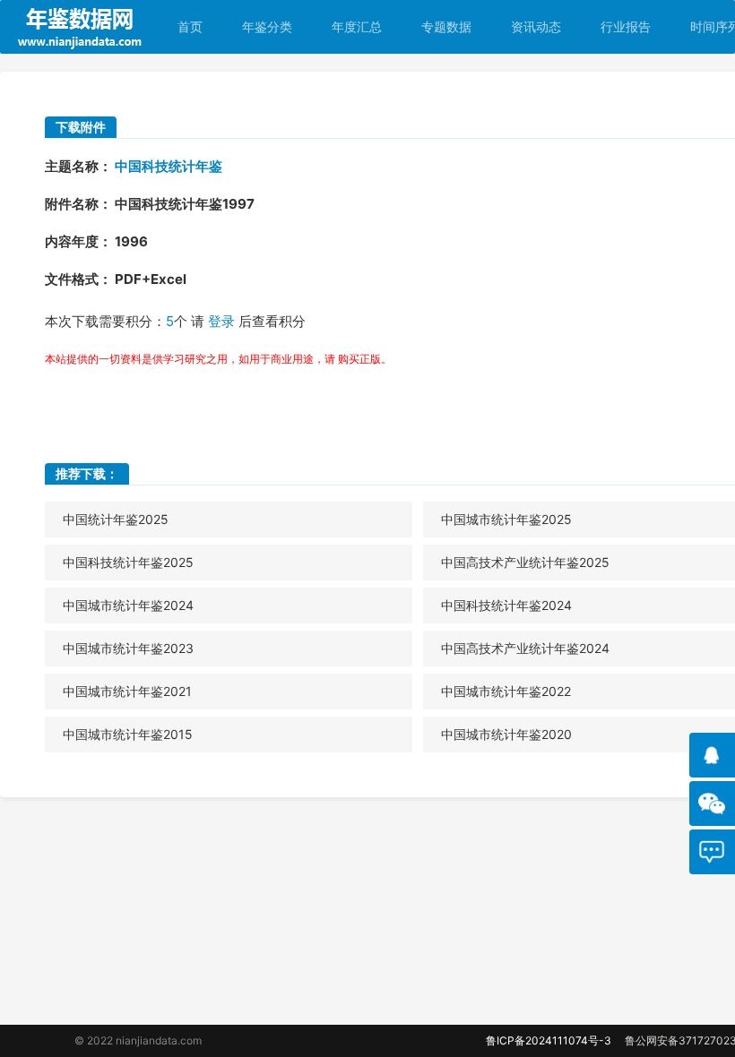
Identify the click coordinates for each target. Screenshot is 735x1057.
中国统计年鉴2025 (116, 519)
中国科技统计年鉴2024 (506, 605)
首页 (190, 26)
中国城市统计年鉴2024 (128, 605)
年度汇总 (357, 26)
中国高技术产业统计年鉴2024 (525, 648)
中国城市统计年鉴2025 (506, 519)
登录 (221, 321)
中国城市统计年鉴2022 (506, 691)
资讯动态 (536, 26)
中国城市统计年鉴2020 (506, 734)
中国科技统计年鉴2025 (128, 562)
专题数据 (446, 26)
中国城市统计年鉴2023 (128, 648)
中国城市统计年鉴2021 (127, 691)
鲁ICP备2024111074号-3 (548, 1040)
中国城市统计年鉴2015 (128, 734)
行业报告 (626, 26)
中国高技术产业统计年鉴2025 (525, 562)
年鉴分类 (267, 26)
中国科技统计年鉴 (168, 166)
